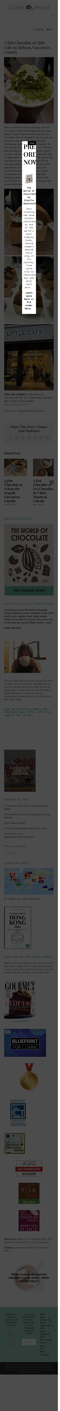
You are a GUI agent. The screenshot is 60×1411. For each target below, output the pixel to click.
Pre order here (29, 305)
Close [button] (31, 143)
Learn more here (28, 295)
